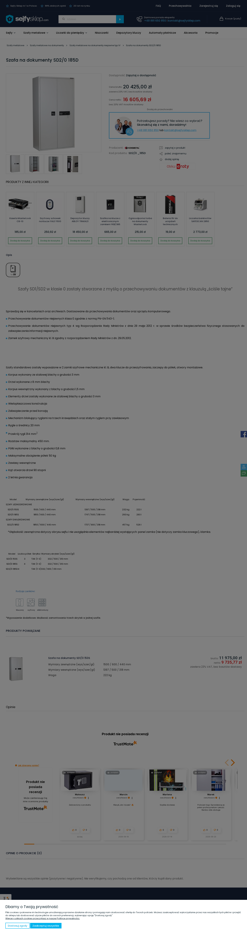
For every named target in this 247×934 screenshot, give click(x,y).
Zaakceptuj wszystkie (45, 925)
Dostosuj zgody (17, 925)
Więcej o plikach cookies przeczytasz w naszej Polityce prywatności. (42, 918)
